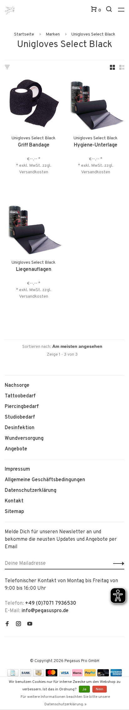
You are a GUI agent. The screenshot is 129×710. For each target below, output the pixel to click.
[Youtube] (29, 624)
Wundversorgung (24, 438)
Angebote (16, 449)
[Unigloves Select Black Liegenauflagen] (33, 229)
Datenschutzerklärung (30, 490)
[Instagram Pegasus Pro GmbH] (18, 624)
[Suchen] (109, 10)
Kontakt (14, 501)
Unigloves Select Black (93, 34)
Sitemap (14, 512)
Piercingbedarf (22, 407)
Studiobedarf (20, 417)
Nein (99, 689)
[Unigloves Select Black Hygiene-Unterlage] (95, 105)
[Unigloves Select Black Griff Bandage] (33, 105)
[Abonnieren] (117, 563)
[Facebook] (7, 624)
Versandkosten (33, 172)
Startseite (24, 34)
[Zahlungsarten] (12, 675)
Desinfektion (19, 428)
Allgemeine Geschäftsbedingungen (45, 480)
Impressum (17, 469)
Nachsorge (17, 385)
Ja (84, 689)
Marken (53, 34)
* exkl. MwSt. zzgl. (33, 165)
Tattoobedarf (20, 396)
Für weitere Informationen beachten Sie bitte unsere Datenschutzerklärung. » (65, 700)
